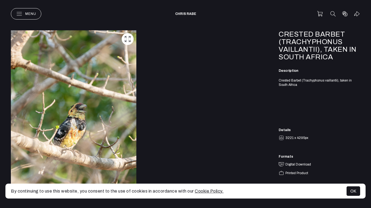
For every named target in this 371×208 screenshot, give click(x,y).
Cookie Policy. (209, 191)
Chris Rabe (185, 14)
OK (353, 191)
